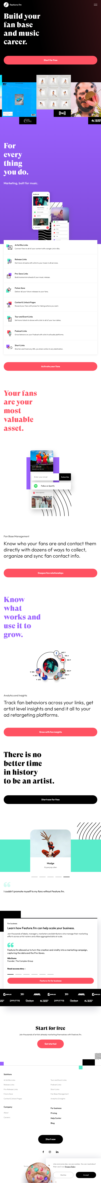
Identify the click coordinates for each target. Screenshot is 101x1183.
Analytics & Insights (58, 1105)
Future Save (8, 1100)
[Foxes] (51, 92)
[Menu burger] (95, 4)
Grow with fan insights (50, 732)
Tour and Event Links (59, 1087)
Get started (50, 1050)
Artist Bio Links (9, 1087)
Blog (53, 1130)
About (6, 1119)
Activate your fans (50, 366)
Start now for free (50, 799)
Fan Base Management (60, 1100)
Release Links (9, 1091)
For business (56, 1115)
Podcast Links (56, 1091)
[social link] (43, 1158)
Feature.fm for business (50, 987)
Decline (63, 1175)
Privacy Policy (70, 1167)
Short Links (55, 1096)
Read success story (12, 903)
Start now (51, 1145)
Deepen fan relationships (50, 573)
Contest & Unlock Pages (13, 1105)
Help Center (56, 1125)
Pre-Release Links (11, 1096)
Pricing (54, 1120)
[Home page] (12, 4)
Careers (7, 1124)
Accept (86, 1175)
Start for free (50, 60)
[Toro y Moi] (17, 99)
